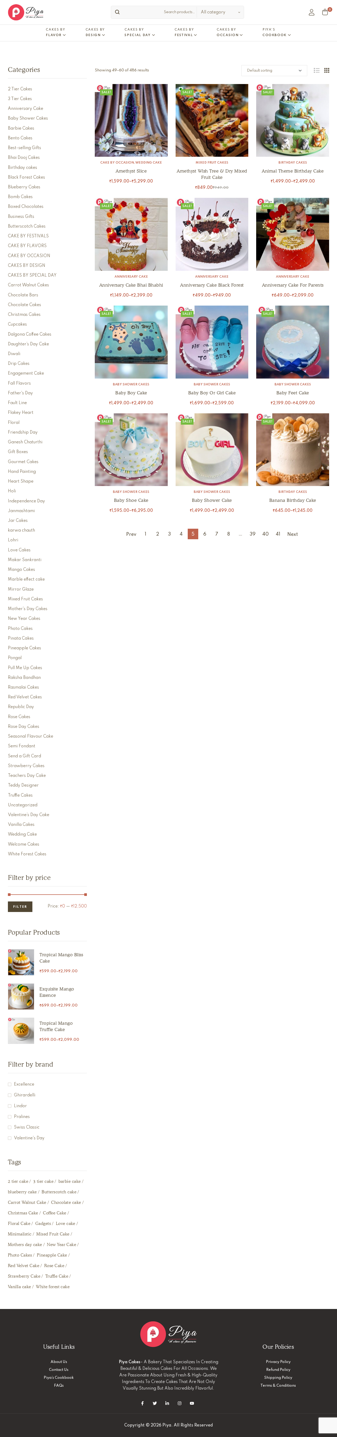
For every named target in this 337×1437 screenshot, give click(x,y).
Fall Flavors (19, 383)
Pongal (15, 658)
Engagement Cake (26, 373)
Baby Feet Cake (292, 392)
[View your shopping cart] (325, 12)
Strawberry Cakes (26, 766)
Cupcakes (17, 324)
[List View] (316, 70)
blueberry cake (22, 1191)
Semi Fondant (21, 746)
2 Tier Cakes (20, 89)
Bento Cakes (20, 138)
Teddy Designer (23, 785)
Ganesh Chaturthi (25, 442)
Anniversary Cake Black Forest (212, 285)
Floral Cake (19, 1223)
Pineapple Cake (52, 1255)
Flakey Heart (20, 413)
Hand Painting (22, 472)
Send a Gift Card (24, 756)
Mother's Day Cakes (27, 609)
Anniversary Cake (131, 276)
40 (265, 534)
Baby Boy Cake (131, 392)
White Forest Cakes (27, 854)
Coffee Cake (54, 1212)
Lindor (20, 1106)
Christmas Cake (23, 1212)
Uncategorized (22, 805)
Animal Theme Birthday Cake (293, 171)
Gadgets (43, 1223)
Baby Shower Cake (212, 500)
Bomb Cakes (20, 197)
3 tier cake (43, 1181)
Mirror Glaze (21, 589)
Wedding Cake (148, 162)
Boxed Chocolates (25, 207)
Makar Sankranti (24, 560)
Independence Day (26, 501)
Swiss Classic (26, 1127)
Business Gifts (21, 217)
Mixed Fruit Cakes (212, 162)
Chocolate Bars (23, 295)
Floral (13, 423)
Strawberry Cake (24, 1276)
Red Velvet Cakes (25, 697)
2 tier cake (18, 1181)
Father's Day (20, 393)
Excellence (24, 1084)
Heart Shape (20, 481)
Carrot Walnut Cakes (28, 285)
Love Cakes (19, 550)
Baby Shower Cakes (131, 384)
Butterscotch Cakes (27, 226)
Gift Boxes (18, 452)
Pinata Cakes (21, 638)
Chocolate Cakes (24, 305)
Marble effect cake (26, 579)
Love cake (65, 1223)
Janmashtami (21, 511)
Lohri (13, 540)
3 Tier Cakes (20, 99)
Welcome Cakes (23, 844)
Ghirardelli (24, 1095)
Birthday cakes (293, 162)
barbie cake (69, 1181)
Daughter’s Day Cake (28, 344)
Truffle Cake (56, 1276)
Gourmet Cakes (23, 462)
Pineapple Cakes (24, 648)
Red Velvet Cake (23, 1265)
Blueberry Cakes (24, 187)
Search (116, 12)
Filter (20, 907)
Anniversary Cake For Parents (293, 285)
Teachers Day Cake (27, 776)
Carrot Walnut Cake (27, 1202)
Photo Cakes (20, 629)
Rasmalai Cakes (23, 687)
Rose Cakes (19, 717)
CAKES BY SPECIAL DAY (32, 275)
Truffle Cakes (20, 795)
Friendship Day (23, 432)
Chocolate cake (66, 1202)
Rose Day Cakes (23, 727)
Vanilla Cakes (21, 825)
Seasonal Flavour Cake (30, 736)
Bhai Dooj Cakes (24, 158)
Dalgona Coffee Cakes (29, 334)
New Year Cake (61, 1244)
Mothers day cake (25, 1244)
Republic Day (21, 707)
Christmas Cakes (24, 315)
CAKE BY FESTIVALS (28, 236)
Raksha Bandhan (24, 678)
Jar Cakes (18, 521)
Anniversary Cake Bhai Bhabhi (131, 285)
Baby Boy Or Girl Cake (212, 392)
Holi (12, 491)
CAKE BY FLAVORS (27, 246)
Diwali (14, 354)
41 (278, 534)
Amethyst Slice (131, 171)
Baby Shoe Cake (131, 500)
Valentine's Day (29, 1138)
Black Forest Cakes (26, 177)
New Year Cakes (24, 619)
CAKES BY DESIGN (26, 266)
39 (253, 534)
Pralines (22, 1117)
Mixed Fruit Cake (53, 1234)
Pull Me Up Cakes (25, 668)
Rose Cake (54, 1265)
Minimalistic (20, 1234)
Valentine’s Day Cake (28, 815)
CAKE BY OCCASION (117, 162)
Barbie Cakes (21, 128)
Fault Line (17, 403)
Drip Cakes (18, 364)
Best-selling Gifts (24, 148)
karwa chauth (21, 530)
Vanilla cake (19, 1286)
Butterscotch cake (59, 1191)
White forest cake (53, 1286)
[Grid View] (326, 70)
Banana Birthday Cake (292, 500)
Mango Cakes (21, 570)
